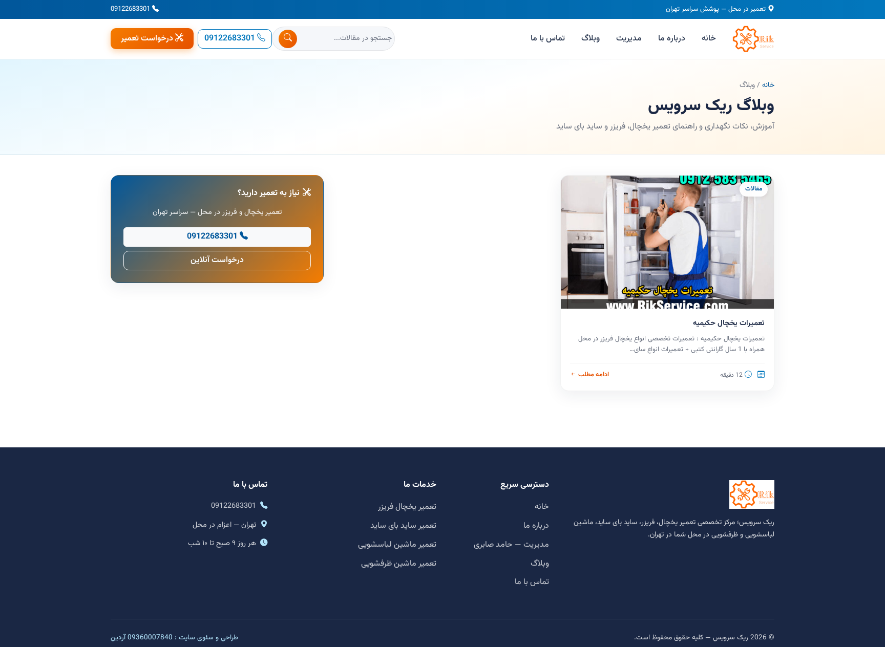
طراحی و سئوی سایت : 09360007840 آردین (174, 637)
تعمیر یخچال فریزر (407, 507)
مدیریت (629, 38)
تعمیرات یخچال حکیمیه (729, 323)
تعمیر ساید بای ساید (403, 526)
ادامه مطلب (593, 375)
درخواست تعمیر (147, 38)
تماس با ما (548, 38)
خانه (709, 38)
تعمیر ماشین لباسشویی (397, 544)
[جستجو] (288, 39)
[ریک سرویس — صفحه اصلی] (753, 39)
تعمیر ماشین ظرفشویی (398, 563)
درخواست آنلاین (217, 260)
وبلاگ (590, 38)
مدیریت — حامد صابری (511, 544)
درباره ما (671, 38)
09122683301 (130, 9)
